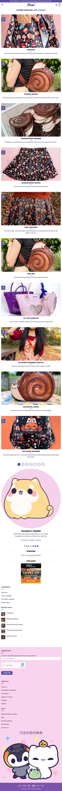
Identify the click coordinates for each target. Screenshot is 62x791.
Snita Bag (31, 273)
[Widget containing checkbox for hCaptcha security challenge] (13, 665)
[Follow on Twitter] (31, 732)
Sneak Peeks (5, 602)
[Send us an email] (33, 546)
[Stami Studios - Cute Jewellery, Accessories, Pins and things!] (31, 4)
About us (4, 687)
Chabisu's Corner (31, 531)
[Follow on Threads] (34, 732)
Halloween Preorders (31, 451)
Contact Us (5, 727)
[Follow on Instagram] (26, 546)
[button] (2, 4)
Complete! (31, 49)
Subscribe (7, 673)
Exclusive (4, 592)
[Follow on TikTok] (28, 546)
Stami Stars (5, 724)
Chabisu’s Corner (7, 697)
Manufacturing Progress (31, 138)
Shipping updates (31, 94)
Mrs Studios (40, 10)
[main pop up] (18, 783)
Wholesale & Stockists (8, 690)
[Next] (43, 464)
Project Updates (6, 721)
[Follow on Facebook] (24, 546)
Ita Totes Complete (31, 318)
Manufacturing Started (31, 182)
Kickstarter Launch (31, 406)
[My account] (56, 5)
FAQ (2, 717)
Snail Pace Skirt (31, 227)
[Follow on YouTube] (35, 546)
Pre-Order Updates (7, 599)
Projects (4, 700)
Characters (5, 693)
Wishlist (3, 704)
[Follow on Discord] (37, 546)
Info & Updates (6, 596)
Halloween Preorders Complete (31, 362)
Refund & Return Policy (9, 714)
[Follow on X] (31, 546)
